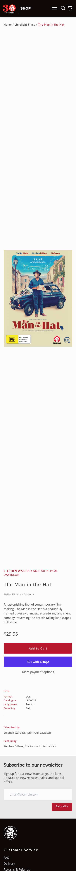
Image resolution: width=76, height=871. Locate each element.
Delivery (9, 864)
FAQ (6, 858)
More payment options (38, 672)
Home (8, 24)
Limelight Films (25, 24)
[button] (63, 8)
